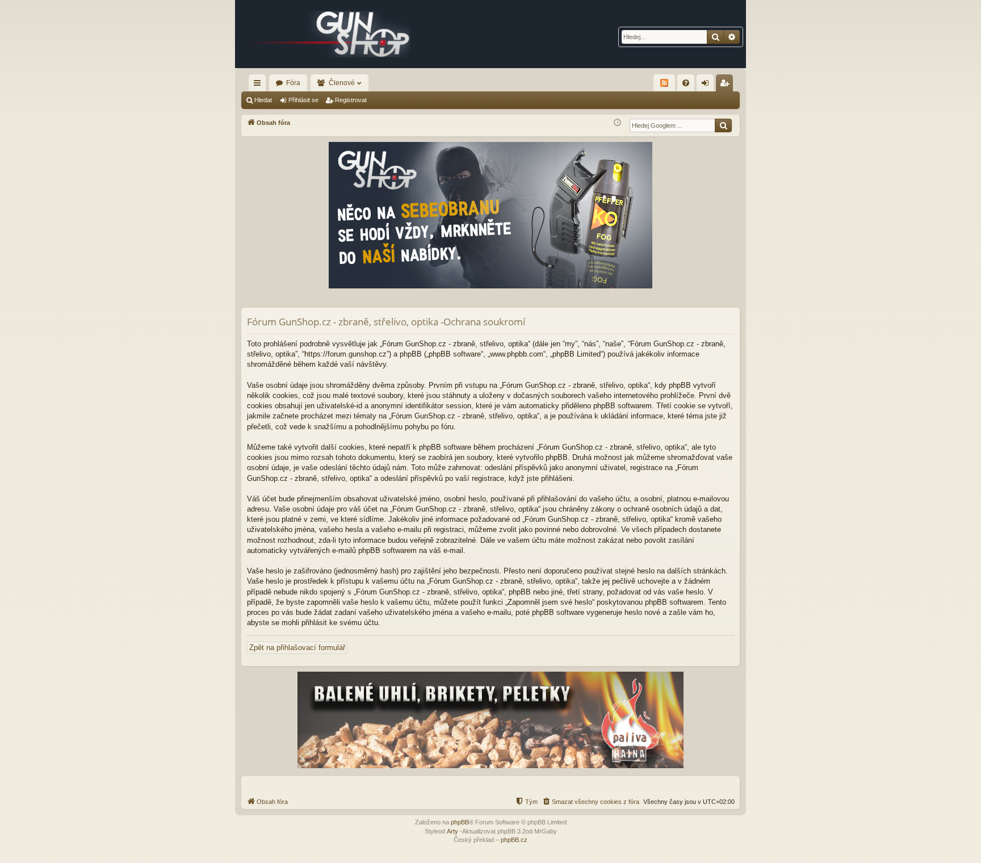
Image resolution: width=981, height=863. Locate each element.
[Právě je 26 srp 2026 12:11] (617, 122)
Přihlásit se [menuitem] (707, 85)
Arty (452, 831)
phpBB (460, 822)
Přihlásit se (303, 100)
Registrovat (351, 100)
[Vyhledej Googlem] (723, 125)
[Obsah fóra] (331, 34)
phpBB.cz (514, 839)
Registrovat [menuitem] (726, 85)
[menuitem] (685, 82)
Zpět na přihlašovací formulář (297, 647)
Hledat (263, 100)
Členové (342, 83)
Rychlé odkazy (259, 85)
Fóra (293, 83)
